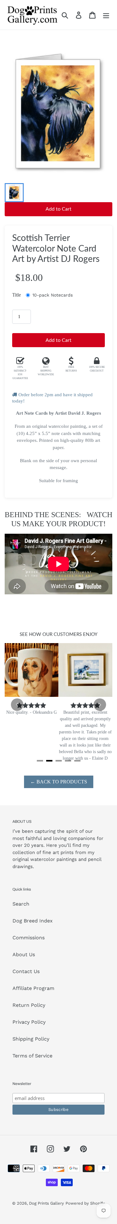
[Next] (100, 704)
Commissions (28, 938)
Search (20, 904)
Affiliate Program (33, 988)
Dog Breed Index (32, 921)
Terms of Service (32, 1056)
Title (16, 294)
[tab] (40, 761)
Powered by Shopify (85, 1203)
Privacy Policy (29, 1022)
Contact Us (26, 971)
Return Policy (28, 1005)
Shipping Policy (30, 1039)
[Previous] (17, 704)
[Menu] (106, 15)
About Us (23, 954)
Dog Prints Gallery (46, 1203)
